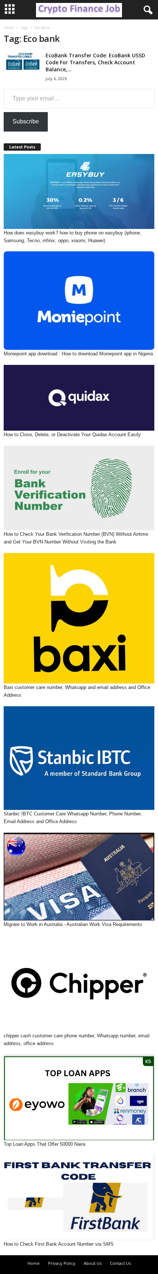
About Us (92, 1263)
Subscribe (25, 121)
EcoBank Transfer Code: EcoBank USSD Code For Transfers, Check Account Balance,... (95, 62)
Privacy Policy (61, 1263)
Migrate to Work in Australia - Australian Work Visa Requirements (73, 924)
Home (9, 27)
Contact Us (120, 1263)
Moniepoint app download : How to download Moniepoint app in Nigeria (78, 353)
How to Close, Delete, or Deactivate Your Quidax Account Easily (72, 434)
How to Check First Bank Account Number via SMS (59, 1244)
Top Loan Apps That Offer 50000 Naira (44, 1144)
